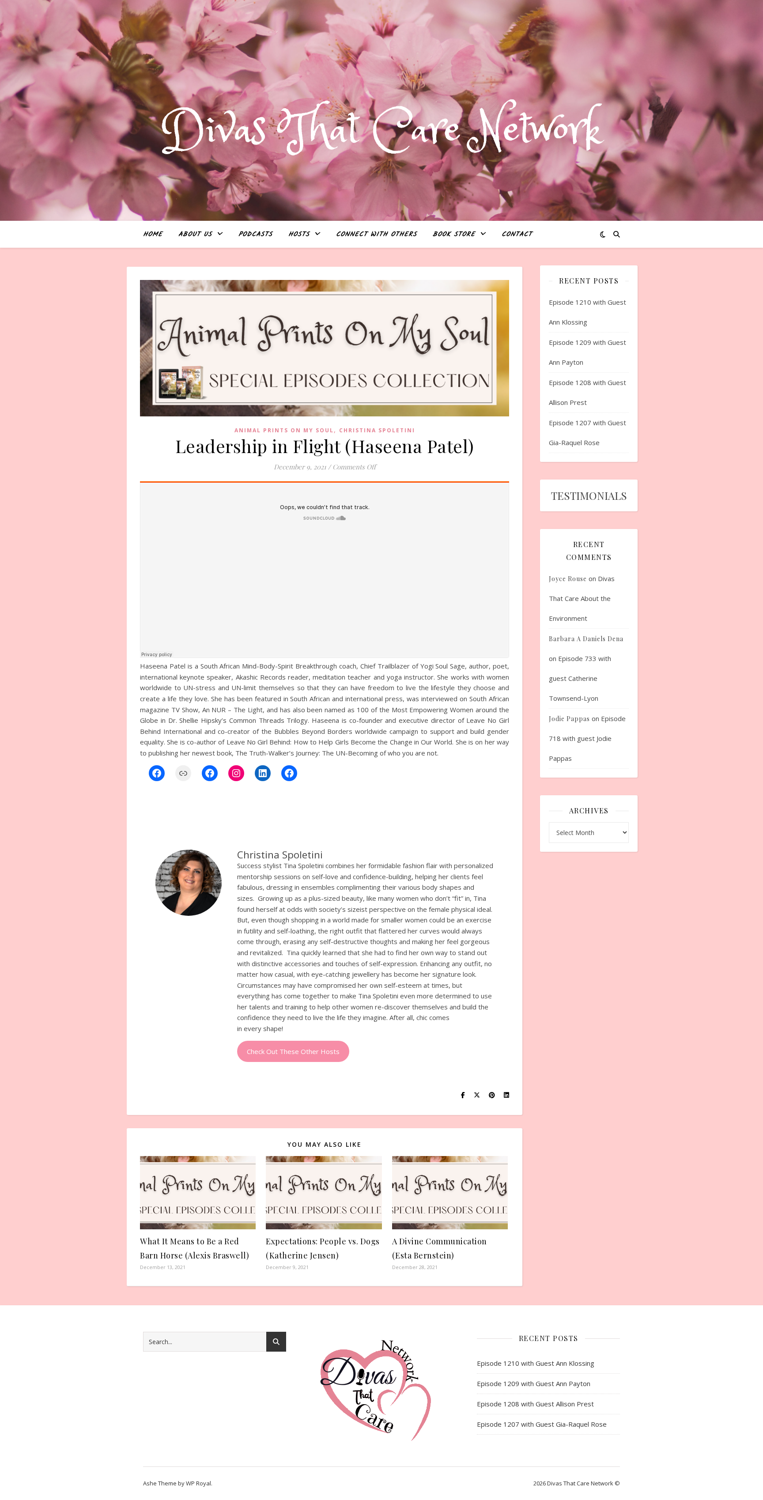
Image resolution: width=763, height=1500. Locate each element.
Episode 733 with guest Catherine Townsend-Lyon (580, 678)
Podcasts (255, 234)
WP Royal (198, 1483)
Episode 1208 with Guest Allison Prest (535, 1403)
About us (195, 234)
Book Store (454, 234)
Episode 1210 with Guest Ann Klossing (535, 1363)
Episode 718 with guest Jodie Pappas (587, 738)
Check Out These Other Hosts (293, 1051)
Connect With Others (376, 234)
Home (152, 234)
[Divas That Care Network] (381, 130)
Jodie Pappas (569, 718)
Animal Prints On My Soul (284, 430)
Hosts (299, 234)
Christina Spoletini (377, 430)
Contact (517, 234)
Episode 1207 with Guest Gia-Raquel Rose (542, 1424)
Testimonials (589, 495)
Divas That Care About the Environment (582, 598)
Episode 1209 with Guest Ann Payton (533, 1383)
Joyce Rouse (568, 578)
